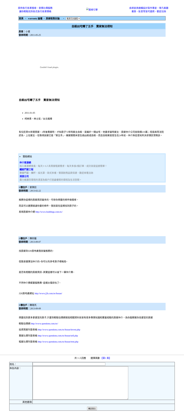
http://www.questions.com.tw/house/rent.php (58, 341)
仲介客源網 (25, 162)
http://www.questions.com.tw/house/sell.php (58, 335)
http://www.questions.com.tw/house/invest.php (59, 329)
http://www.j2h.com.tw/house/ (48, 293)
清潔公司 (24, 176)
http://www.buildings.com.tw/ (49, 212)
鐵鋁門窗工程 (26, 169)
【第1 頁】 (106, 358)
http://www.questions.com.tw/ (44, 323)
